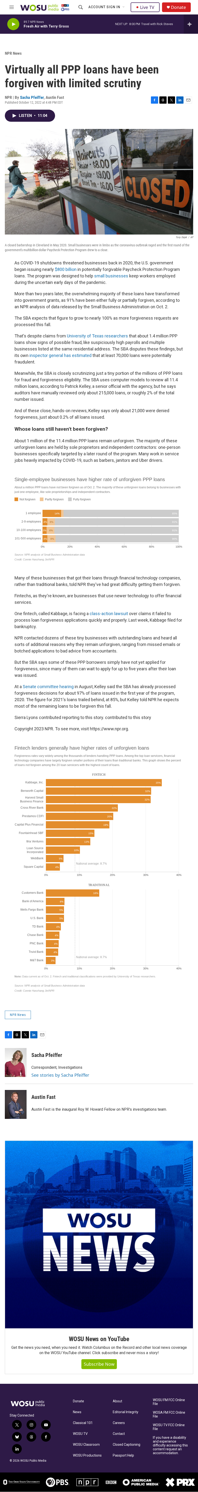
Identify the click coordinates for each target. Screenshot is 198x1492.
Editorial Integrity (125, 1412)
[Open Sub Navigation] (124, 7)
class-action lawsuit (109, 613)
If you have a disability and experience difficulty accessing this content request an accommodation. (170, 1445)
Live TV (147, 7)
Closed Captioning (126, 1444)
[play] (13, 24)
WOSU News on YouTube (99, 1339)
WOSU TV (80, 1434)
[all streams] (191, 24)
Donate (178, 7)
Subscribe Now (99, 1364)
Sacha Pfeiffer (32, 97)
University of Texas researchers (97, 335)
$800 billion (66, 269)
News (77, 1412)
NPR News (13, 53)
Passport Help (123, 1455)
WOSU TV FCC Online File (169, 1427)
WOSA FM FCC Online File (169, 1414)
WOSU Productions (87, 1455)
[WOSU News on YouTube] (99, 1234)
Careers (119, 1423)
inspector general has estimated (60, 355)
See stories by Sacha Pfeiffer (60, 1075)
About (117, 1401)
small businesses (111, 275)
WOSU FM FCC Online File (169, 1402)
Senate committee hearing (48, 686)
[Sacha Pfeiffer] (16, 1062)
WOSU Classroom (86, 1444)
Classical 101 (83, 1423)
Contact (119, 1434)
